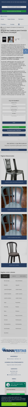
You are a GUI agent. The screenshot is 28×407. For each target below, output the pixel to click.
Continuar (14, 404)
